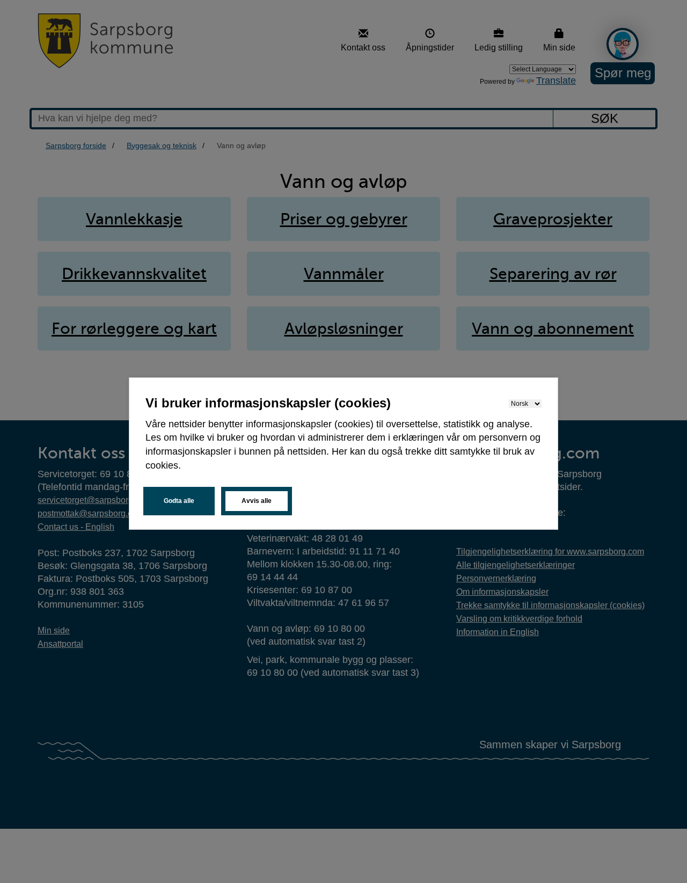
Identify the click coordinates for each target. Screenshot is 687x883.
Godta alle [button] (179, 501)
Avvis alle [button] (257, 501)
